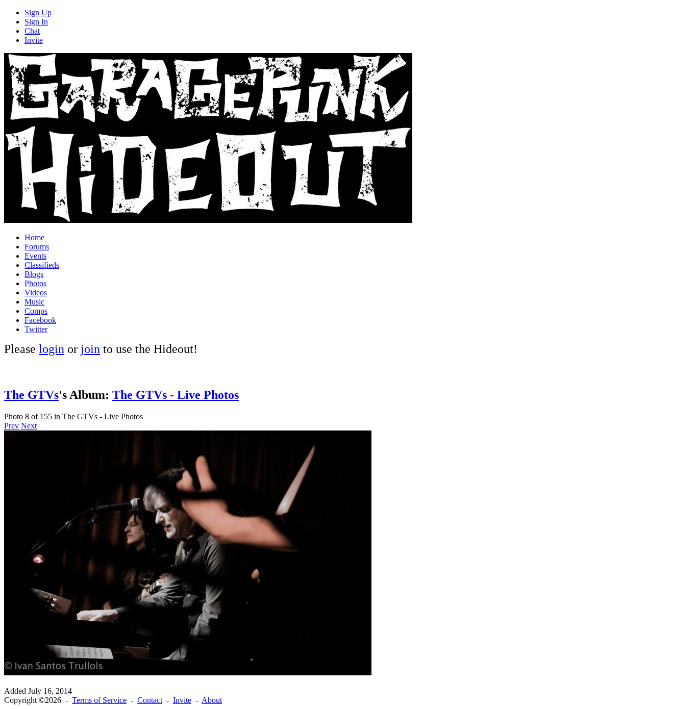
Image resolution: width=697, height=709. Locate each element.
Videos (35, 292)
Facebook (40, 320)
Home (34, 237)
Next (29, 425)
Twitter (35, 329)
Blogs (33, 274)
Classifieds (41, 265)
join (90, 349)
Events (35, 255)
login (51, 349)
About (212, 700)
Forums (36, 246)
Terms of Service (99, 700)
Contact (149, 700)
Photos (35, 283)
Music (34, 301)
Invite (33, 40)
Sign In (36, 21)
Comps (35, 311)
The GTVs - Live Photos (175, 394)
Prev (11, 425)
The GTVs (31, 394)
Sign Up (38, 12)
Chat (32, 31)
